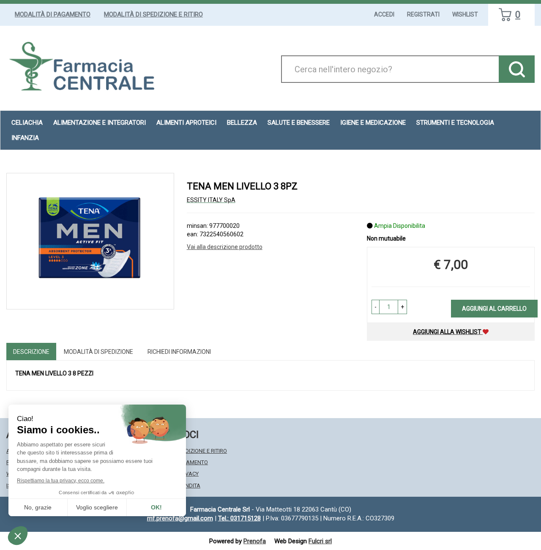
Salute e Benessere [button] (299, 122)
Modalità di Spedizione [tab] (98, 351)
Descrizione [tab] (31, 351)
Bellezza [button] (242, 122)
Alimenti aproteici (186, 122)
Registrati (423, 14)
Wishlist (465, 14)
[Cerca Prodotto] (517, 69)
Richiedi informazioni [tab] (179, 351)
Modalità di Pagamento (52, 14)
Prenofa (254, 541)
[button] (376, 307)
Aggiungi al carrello (494, 308)
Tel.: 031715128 (239, 518)
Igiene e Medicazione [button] (373, 122)
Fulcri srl (320, 541)
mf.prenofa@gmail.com (180, 518)
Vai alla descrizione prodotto (224, 247)
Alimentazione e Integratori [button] (99, 122)
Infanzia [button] (25, 138)
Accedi (384, 14)
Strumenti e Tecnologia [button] (455, 122)
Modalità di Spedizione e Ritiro (153, 14)
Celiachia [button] (27, 122)
